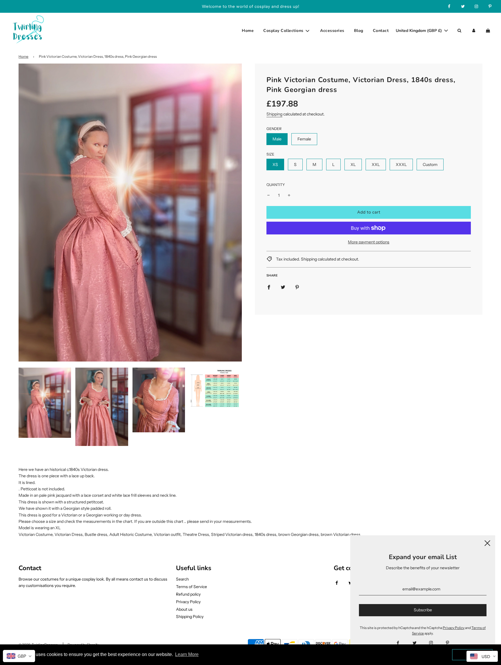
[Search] (459, 30)
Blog (358, 30)
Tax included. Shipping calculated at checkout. (317, 259)
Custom (430, 164)
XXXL (401, 164)
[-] (268, 195)
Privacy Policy (188, 601)
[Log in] (473, 30)
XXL (376, 164)
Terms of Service (191, 586)
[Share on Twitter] (283, 286)
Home (248, 30)
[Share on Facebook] (268, 286)
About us (184, 609)
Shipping (274, 114)
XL (353, 164)
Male (277, 139)
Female (304, 139)
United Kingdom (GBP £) (419, 30)
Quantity (275, 184)
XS (275, 164)
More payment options (368, 242)
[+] (289, 195)
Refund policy (188, 594)
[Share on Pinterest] (297, 286)
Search (182, 579)
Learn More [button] (187, 654)
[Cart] (489, 30)
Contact (381, 30)
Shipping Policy (190, 616)
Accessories (332, 30)
